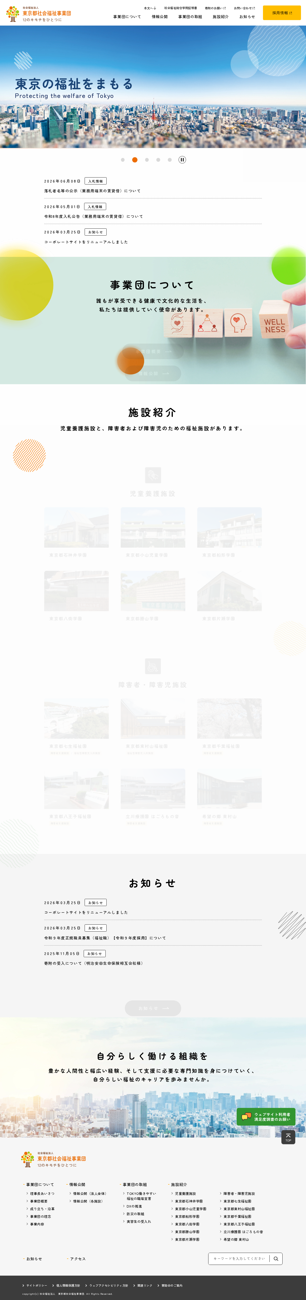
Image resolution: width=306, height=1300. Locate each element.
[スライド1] (123, 160)
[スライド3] (146, 159)
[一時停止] (182, 159)
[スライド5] (170, 160)
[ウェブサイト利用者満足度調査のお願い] (266, 1117)
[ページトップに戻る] (288, 1137)
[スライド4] (158, 160)
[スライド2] (134, 160)
